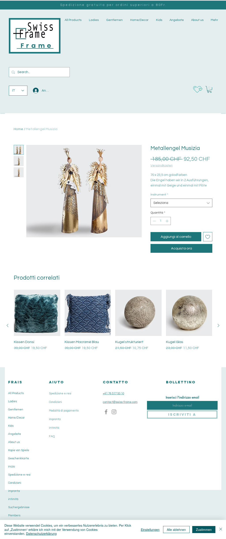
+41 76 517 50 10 (113, 393)
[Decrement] (154, 221)
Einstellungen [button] (150, 529)
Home (18, 129)
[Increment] (167, 221)
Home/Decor (16, 417)
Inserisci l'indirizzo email (182, 397)
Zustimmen (204, 529)
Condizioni (14, 482)
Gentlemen (15, 409)
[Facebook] (106, 412)
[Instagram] (114, 412)
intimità (13, 499)
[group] (113, 325)
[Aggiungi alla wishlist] (207, 236)
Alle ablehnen (176, 529)
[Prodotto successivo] (218, 325)
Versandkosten (162, 165)
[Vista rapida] (37, 313)
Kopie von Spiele (18, 450)
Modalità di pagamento (64, 410)
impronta (14, 491)
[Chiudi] (220, 529)
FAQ (52, 436)
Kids (10, 425)
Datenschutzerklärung (41, 533)
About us (14, 442)
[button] (93, 20)
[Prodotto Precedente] (7, 325)
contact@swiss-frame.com (120, 402)
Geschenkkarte (18, 458)
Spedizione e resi (19, 474)
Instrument (159, 194)
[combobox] (181, 203)
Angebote (14, 434)
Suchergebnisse (19, 507)
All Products (16, 393)
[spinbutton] (161, 221)
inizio (11, 466)
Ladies (12, 401)
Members (14, 515)
